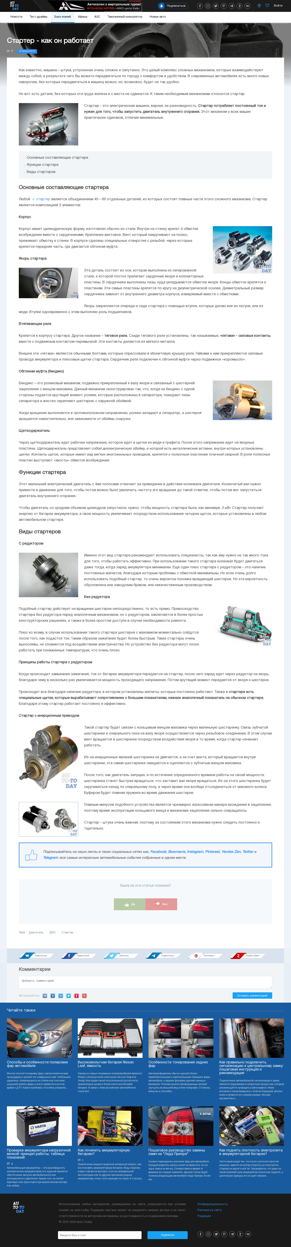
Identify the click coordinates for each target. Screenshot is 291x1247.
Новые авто (158, 17)
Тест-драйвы (38, 17)
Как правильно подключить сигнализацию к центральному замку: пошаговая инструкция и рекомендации (251, 1068)
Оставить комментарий (252, 995)
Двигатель (36, 932)
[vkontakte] (247, 6)
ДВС (52, 932)
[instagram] (208, 6)
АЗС (97, 17)
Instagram (195, 852)
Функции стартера (42, 165)
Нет (164, 904)
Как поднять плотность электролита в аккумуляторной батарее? (250, 1152)
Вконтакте (176, 852)
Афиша (82, 17)
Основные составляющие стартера (57, 157)
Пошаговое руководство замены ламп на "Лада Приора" (176, 1152)
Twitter (247, 852)
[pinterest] (224, 6)
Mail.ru (60, 995)
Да (132, 904)
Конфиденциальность (213, 1204)
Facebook (158, 852)
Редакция (204, 1216)
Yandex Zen (231, 852)
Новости (16, 17)
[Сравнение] (259, 6)
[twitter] (216, 6)
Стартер (67, 932)
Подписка (167, 1235)
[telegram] (232, 6)
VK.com (44, 995)
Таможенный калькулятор (125, 17)
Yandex (76, 995)
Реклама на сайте (210, 1210)
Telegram (50, 858)
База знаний (62, 17)
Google (84, 995)
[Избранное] (267, 6)
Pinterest (212, 852)
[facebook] (200, 6)
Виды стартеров (41, 172)
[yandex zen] (239, 6)
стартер (43, 199)
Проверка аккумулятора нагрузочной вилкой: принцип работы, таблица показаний (39, 1154)
